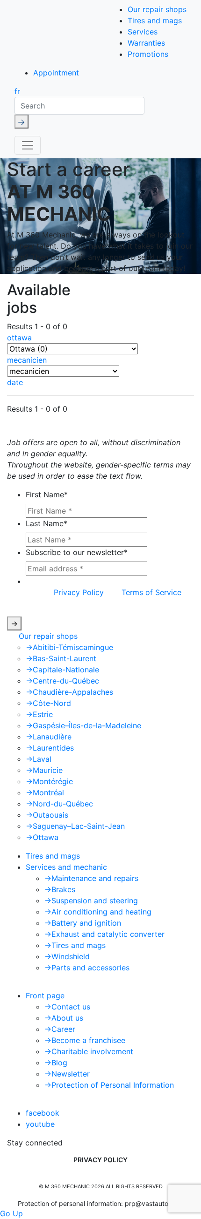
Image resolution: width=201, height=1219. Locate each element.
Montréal (45, 792)
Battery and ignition (82, 923)
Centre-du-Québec (62, 680)
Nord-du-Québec (59, 803)
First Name (47, 494)
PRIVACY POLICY (100, 1160)
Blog (55, 1062)
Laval (38, 759)
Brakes (59, 889)
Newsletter (67, 1073)
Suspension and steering (91, 900)
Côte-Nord (48, 703)
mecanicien (27, 360)
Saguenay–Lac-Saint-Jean (75, 826)
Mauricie (44, 770)
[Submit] (21, 122)
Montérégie (49, 781)
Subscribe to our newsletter (77, 552)
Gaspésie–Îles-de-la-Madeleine (83, 725)
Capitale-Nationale (62, 669)
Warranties (146, 42)
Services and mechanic (66, 867)
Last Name (46, 523)
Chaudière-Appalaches (69, 692)
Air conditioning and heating (97, 911)
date (15, 382)
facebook (42, 1112)
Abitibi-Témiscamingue (69, 647)
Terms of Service (151, 592)
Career (59, 1029)
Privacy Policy (79, 592)
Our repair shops (157, 9)
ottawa (19, 337)
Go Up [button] (11, 1213)
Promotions (148, 54)
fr (17, 91)
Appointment (56, 72)
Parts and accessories (86, 967)
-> (14, 623)
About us (63, 1018)
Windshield (67, 956)
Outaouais (47, 814)
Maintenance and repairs (91, 878)
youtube (40, 1124)
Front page (45, 995)
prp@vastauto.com (154, 1203)
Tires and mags (155, 20)
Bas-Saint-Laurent (61, 658)
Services (143, 31)
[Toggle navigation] (27, 145)
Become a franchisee (84, 1040)
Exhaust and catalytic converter (104, 934)
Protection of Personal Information (109, 1085)
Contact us (67, 1006)
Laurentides (50, 747)
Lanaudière (49, 736)
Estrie (39, 714)
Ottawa (42, 837)
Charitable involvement (88, 1051)
